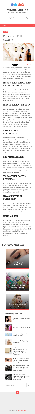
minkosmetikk (17, 10)
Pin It (29, 65)
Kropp (6, 31)
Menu (4, 25)
